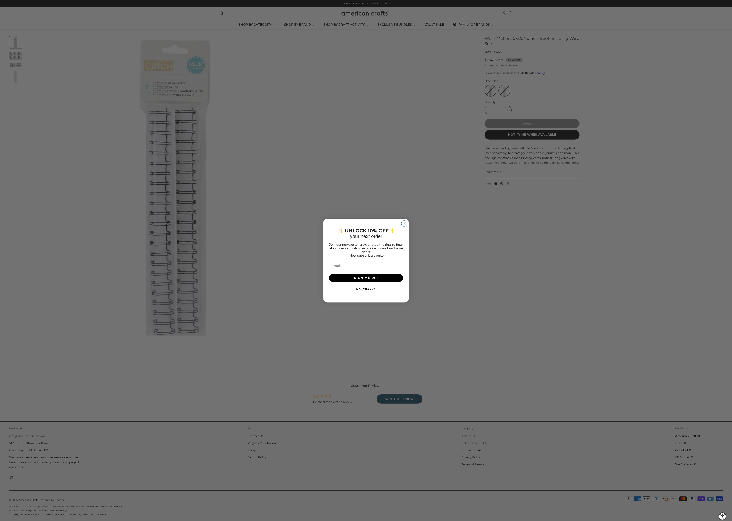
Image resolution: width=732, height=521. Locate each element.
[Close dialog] (404, 223)
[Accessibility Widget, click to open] (722, 516)
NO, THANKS (366, 289)
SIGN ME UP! (366, 278)
